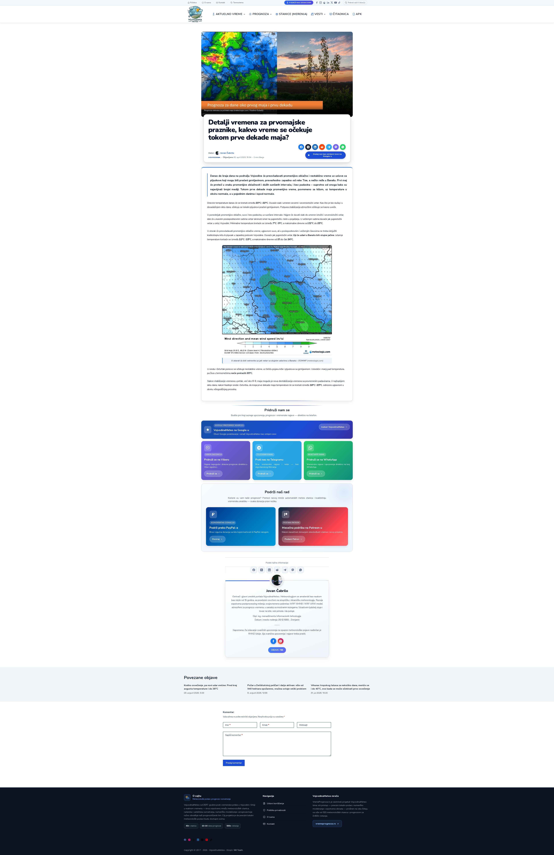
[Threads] (324, 2)
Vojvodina (214, 157)
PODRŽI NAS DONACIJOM (300, 2)
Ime (228, 725)
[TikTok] (339, 2)
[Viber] (336, 147)
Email (265, 725)
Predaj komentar (234, 762)
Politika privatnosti (276, 810)
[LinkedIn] (328, 2)
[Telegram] (329, 147)
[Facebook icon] (273, 641)
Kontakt (271, 823)
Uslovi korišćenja (275, 803)
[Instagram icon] (280, 641)
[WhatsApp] (343, 147)
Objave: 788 (277, 650)
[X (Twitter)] (308, 147)
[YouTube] (335, 2)
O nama (271, 817)
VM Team (238, 850)
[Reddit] (322, 147)
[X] (332, 2)
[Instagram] (320, 2)
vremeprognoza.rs (326, 823)
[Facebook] (317, 2)
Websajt (303, 725)
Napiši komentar (234, 735)
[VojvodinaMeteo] (195, 14)
